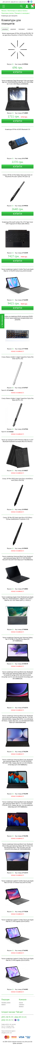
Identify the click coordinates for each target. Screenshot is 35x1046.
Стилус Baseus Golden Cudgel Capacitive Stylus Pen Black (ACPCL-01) (18, 399)
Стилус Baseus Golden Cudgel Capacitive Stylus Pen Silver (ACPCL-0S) (18, 358)
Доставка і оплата (5, 1002)
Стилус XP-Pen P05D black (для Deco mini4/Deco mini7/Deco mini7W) (17, 479)
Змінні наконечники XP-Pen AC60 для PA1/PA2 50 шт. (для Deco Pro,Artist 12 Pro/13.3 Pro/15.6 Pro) (17, 34)
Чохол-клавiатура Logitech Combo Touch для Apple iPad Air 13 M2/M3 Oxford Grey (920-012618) (17, 270)
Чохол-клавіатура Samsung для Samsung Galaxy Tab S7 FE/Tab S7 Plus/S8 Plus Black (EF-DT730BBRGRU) (18, 639)
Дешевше (5, 29)
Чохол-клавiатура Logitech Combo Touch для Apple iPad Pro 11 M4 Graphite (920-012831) (17, 920)
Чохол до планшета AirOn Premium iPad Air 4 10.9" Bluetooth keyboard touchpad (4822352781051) (17, 440)
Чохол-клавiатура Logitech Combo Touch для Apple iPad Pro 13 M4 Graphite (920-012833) (17, 959)
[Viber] (28, 2)
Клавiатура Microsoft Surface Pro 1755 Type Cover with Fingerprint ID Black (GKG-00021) (17, 223)
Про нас (21, 1002)
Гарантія (3, 1004)
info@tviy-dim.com (6, 1033)
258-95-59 (6, 2)
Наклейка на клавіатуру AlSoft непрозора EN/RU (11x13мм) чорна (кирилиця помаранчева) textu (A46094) (17, 318)
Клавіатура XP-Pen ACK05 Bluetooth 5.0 (17, 129)
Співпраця (21, 1004)
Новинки (30, 29)
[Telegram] (31, 2)
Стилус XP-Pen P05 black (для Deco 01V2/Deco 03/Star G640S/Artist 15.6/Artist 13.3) (17, 518)
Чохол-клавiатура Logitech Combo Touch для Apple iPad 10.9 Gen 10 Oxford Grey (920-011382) (17, 881)
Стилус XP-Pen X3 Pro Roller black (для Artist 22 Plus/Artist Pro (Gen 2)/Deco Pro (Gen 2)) (17, 175)
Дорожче (13, 29)
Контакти (21, 1006)
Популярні (22, 29)
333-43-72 (23, 2)
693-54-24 (14, 2)
